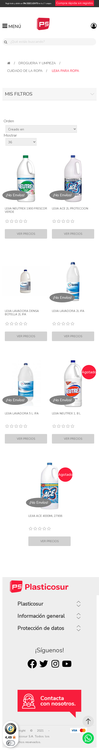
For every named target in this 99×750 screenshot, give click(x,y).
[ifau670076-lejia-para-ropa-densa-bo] (26, 281)
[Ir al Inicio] (88, 721)
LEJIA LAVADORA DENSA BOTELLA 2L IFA (22, 312)
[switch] (10, 743)
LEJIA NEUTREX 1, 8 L (66, 413)
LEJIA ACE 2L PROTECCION (70, 208)
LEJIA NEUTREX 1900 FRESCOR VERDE (26, 210)
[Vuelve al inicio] (9, 63)
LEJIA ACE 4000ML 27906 (45, 516)
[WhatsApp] (88, 738)
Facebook (32, 663)
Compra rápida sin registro (74, 3)
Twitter (43, 663)
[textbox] (52, 41)
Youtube (66, 663)
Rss (55, 663)
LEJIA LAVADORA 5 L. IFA (22, 413)
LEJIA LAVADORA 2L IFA (68, 311)
